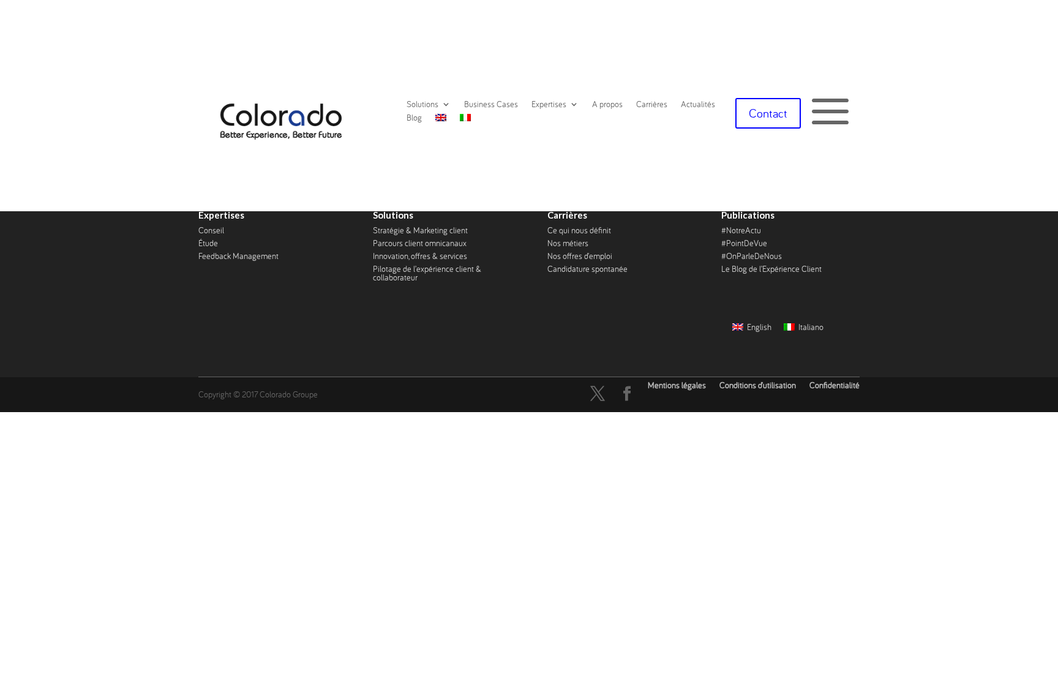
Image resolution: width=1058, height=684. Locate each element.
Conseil (211, 230)
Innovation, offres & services (420, 255)
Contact (768, 113)
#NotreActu (741, 230)
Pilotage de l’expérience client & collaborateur (427, 273)
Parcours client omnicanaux (420, 243)
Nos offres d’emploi (579, 255)
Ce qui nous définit (579, 230)
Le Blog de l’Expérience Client (771, 268)
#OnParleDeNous (751, 255)
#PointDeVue (744, 243)
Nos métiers (567, 243)
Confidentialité (834, 385)
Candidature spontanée (587, 268)
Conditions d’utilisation (757, 385)
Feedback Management (238, 255)
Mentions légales (677, 385)
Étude (208, 243)
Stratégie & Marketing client (420, 230)
